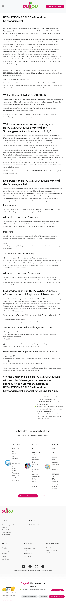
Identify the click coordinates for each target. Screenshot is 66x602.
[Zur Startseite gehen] (30, 5)
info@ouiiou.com (38, 525)
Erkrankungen (6, 551)
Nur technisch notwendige (29, 596)
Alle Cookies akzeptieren (57, 596)
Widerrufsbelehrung (30, 548)
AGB (25, 551)
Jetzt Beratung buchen (55, 6)
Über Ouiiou (5, 548)
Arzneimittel (5, 559)
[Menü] (4, 6)
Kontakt (4, 556)
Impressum (27, 556)
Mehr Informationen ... (7, 600)
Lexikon (4, 553)
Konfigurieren (43, 596)
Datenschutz (28, 553)
